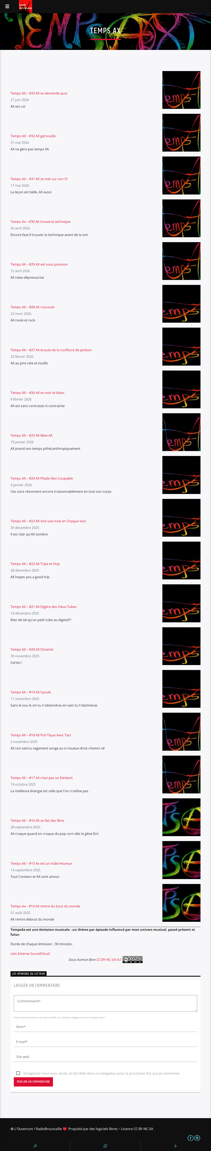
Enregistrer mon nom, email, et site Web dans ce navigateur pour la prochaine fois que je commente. (101, 1073)
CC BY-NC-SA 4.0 (108, 959)
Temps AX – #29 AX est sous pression (39, 264)
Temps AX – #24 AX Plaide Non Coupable (42, 478)
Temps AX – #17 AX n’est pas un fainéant (42, 778)
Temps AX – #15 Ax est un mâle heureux (41, 863)
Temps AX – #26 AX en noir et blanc (38, 392)
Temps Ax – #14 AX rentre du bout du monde (45, 906)
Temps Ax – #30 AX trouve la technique (40, 221)
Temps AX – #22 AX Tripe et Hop (35, 564)
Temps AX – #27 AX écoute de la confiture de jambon (51, 350)
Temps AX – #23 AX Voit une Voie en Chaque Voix (48, 521)
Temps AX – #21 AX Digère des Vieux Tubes (44, 606)
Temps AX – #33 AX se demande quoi (39, 93)
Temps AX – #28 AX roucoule (32, 307)
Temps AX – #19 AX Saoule (31, 692)
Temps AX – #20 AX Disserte (32, 649)
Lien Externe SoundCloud (30, 953)
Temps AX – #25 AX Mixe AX (31, 435)
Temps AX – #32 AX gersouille (33, 136)
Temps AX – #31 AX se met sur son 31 (39, 179)
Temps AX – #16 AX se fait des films (37, 820)
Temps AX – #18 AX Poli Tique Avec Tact (41, 735)
